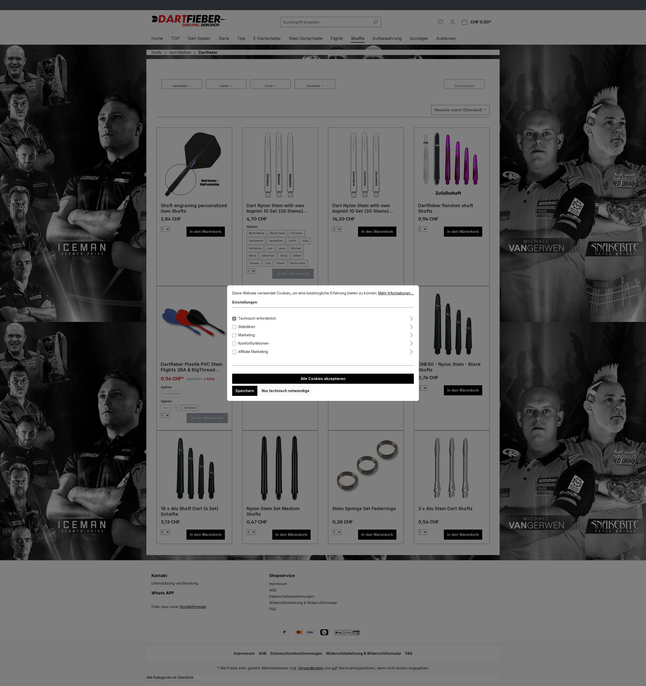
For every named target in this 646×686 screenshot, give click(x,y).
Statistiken (246, 326)
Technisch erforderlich (257, 318)
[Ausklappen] (411, 318)
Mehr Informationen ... (396, 293)
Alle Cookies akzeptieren (323, 378)
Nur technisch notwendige (285, 391)
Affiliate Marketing (253, 351)
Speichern (244, 391)
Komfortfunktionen (253, 343)
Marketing (246, 335)
